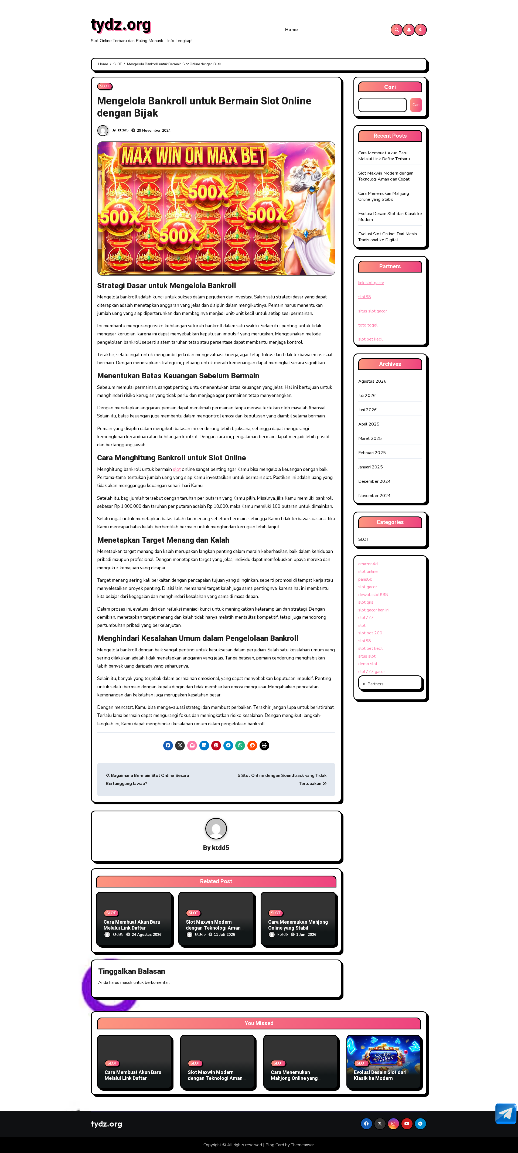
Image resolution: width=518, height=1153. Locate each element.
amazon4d (368, 564)
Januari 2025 (370, 467)
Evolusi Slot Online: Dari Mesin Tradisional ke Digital (387, 237)
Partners (375, 684)
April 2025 (369, 424)
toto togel (367, 325)
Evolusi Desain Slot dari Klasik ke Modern (380, 1075)
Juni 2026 (367, 410)
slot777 (366, 618)
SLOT (105, 86)
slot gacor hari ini (373, 610)
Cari (390, 86)
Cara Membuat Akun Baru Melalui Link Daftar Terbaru (132, 928)
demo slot (367, 664)
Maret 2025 (370, 438)
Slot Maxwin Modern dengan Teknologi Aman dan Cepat (213, 928)
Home (291, 30)
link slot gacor (371, 283)
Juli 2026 (367, 396)
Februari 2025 (372, 453)
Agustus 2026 (372, 381)
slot (177, 469)
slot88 (364, 297)
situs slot (367, 656)
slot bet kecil (370, 339)
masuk (126, 982)
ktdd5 (123, 130)
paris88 (365, 579)
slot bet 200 (370, 633)
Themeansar (302, 1145)
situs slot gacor (372, 311)
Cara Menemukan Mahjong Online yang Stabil (298, 925)
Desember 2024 (374, 481)
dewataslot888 (373, 595)
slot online (368, 571)
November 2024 (374, 496)
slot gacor (367, 587)
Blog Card (274, 1145)
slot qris (365, 602)
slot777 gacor (371, 672)
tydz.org (121, 24)
